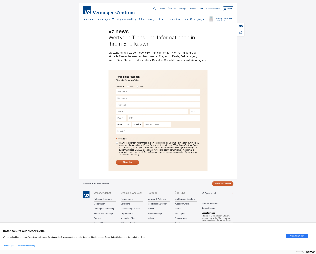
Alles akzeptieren (297, 236)
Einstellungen (8, 246)
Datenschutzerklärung (26, 246)
